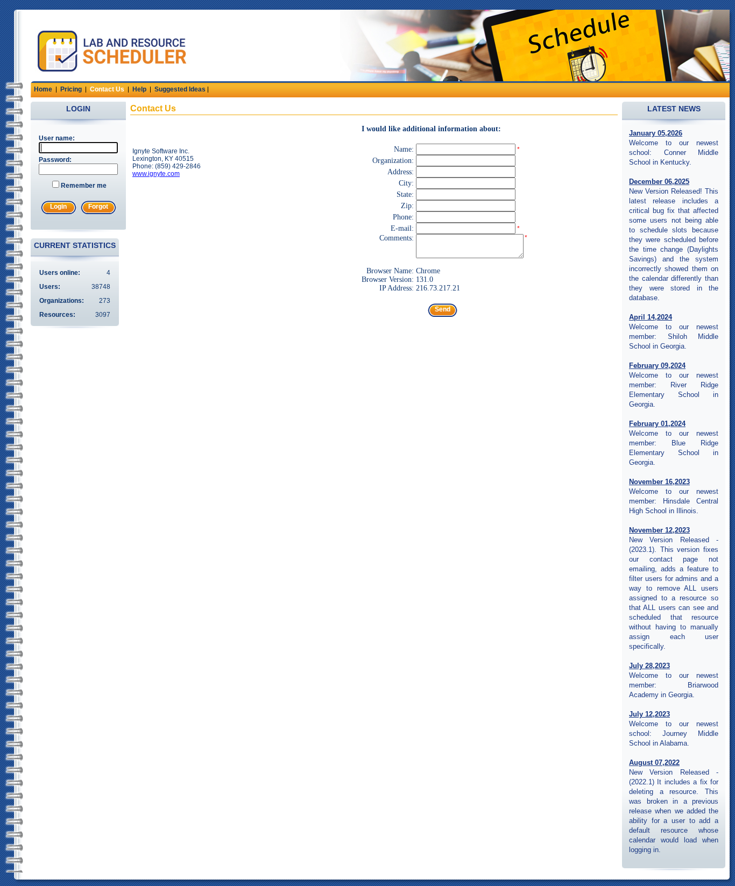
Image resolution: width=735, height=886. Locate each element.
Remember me (84, 185)
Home (43, 89)
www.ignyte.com (156, 174)
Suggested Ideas (180, 89)
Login (58, 206)
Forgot (98, 206)
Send (442, 309)
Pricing (71, 89)
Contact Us (107, 89)
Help (139, 89)
